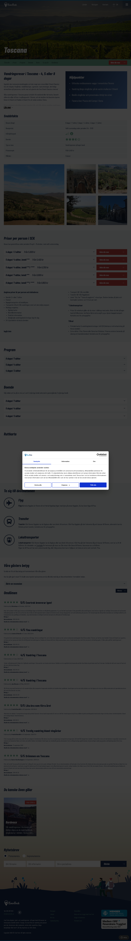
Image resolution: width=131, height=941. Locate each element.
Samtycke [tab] (36, 461)
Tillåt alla (93, 485)
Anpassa (64, 485)
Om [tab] (94, 461)
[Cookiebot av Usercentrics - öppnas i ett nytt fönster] (98, 455)
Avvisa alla (38, 485)
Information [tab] (65, 461)
